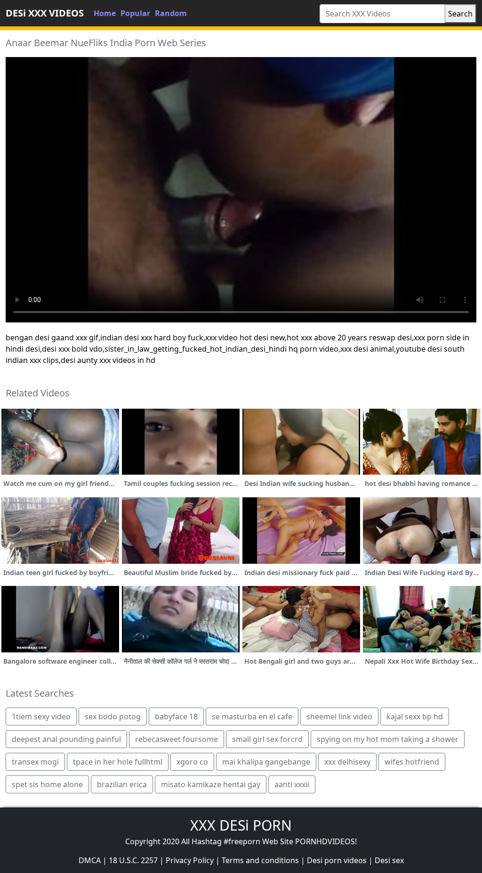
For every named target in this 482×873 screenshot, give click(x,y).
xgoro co (192, 762)
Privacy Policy (190, 860)
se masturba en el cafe (252, 716)
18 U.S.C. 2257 (133, 860)
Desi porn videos (337, 860)
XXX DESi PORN (241, 825)
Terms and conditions (260, 860)
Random (171, 13)
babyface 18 (176, 716)
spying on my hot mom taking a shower (387, 739)
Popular (135, 13)
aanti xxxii (291, 784)
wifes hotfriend (412, 762)
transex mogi (35, 762)
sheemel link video (339, 716)
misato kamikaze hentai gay (210, 784)
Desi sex (389, 860)
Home (105, 13)
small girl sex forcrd (267, 739)
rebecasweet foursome (176, 739)
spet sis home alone (47, 784)
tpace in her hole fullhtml (117, 762)
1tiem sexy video (41, 716)
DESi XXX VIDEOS (45, 13)
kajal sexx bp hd (414, 716)
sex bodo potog (113, 716)
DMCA (90, 860)
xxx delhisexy (347, 762)
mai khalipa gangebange (266, 762)
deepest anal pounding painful (66, 739)
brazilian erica (122, 784)
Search (460, 13)
